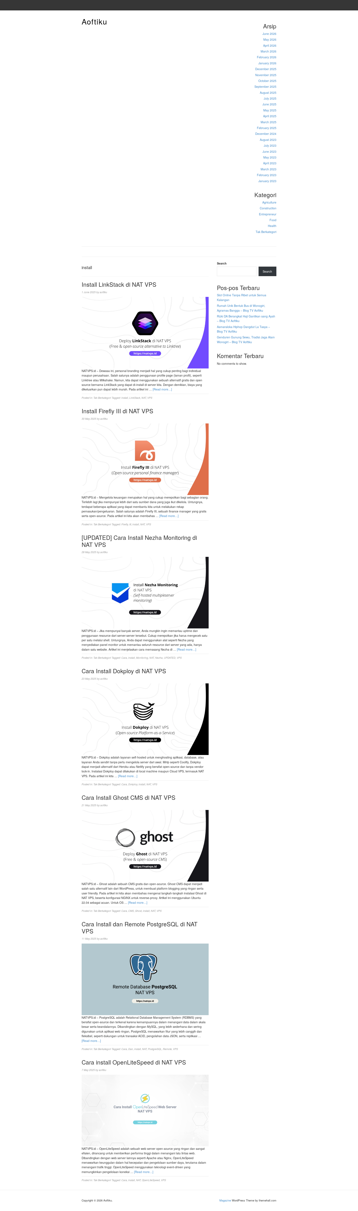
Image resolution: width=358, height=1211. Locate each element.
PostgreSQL (155, 1049)
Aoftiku (94, 21)
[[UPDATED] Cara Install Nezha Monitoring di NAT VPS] (145, 592)
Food (273, 220)
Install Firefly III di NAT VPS (117, 411)
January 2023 (267, 181)
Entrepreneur (267, 214)
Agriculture (269, 202)
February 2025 (266, 128)
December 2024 (265, 134)
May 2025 (269, 110)
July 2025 (270, 98)
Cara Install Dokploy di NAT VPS (124, 671)
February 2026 (266, 57)
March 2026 (268, 51)
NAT (144, 397)
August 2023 (268, 140)
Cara (124, 657)
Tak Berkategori (266, 232)
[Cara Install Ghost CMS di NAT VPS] (145, 845)
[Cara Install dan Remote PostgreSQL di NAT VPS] (145, 979)
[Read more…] (162, 389)
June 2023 (269, 151)
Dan (130, 1049)
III (130, 524)
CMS (131, 910)
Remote (167, 1049)
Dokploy (132, 784)
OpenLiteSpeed (151, 1180)
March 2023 (268, 169)
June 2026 (269, 34)
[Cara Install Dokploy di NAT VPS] (145, 719)
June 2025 (269, 104)
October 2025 (267, 81)
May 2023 (269, 157)
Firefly (124, 524)
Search (222, 263)
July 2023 (270, 145)
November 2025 (265, 75)
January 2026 (267, 63)
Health (272, 226)
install (124, 397)
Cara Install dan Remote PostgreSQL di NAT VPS (139, 927)
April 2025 (269, 116)
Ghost (138, 910)
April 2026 (269, 45)
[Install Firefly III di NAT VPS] (145, 459)
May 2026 (269, 39)
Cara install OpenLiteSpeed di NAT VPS (134, 1062)
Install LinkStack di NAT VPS (119, 284)
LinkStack (134, 397)
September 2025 (265, 86)
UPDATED (169, 657)
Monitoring (142, 657)
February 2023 (266, 175)
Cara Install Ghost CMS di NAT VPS (128, 797)
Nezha (159, 657)
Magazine (225, 1200)
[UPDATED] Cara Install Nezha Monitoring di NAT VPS (139, 541)
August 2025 (268, 92)
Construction (268, 208)
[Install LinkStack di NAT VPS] (145, 332)
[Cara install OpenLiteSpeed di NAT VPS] (145, 1110)
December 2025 (265, 69)
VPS (149, 397)
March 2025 (268, 122)
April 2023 (269, 163)
